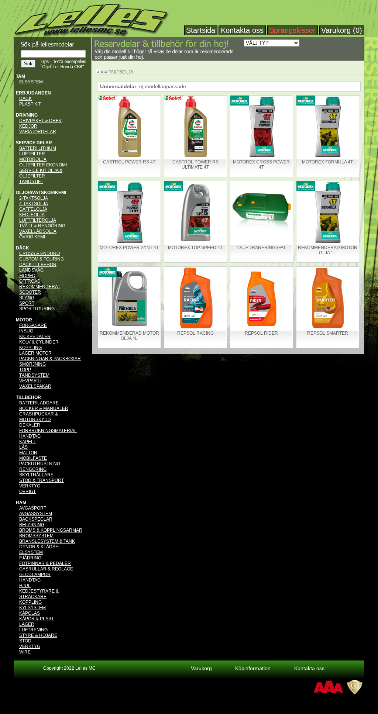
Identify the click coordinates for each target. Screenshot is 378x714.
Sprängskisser (292, 30)
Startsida (200, 30)
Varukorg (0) (341, 30)
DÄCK (22, 248)
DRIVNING (27, 115)
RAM (21, 502)
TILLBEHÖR (28, 397)
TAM (20, 76)
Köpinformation (253, 668)
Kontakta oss (242, 30)
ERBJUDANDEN (33, 93)
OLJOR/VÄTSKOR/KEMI (41, 192)
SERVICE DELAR (34, 142)
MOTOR (24, 319)
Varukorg (201, 668)
